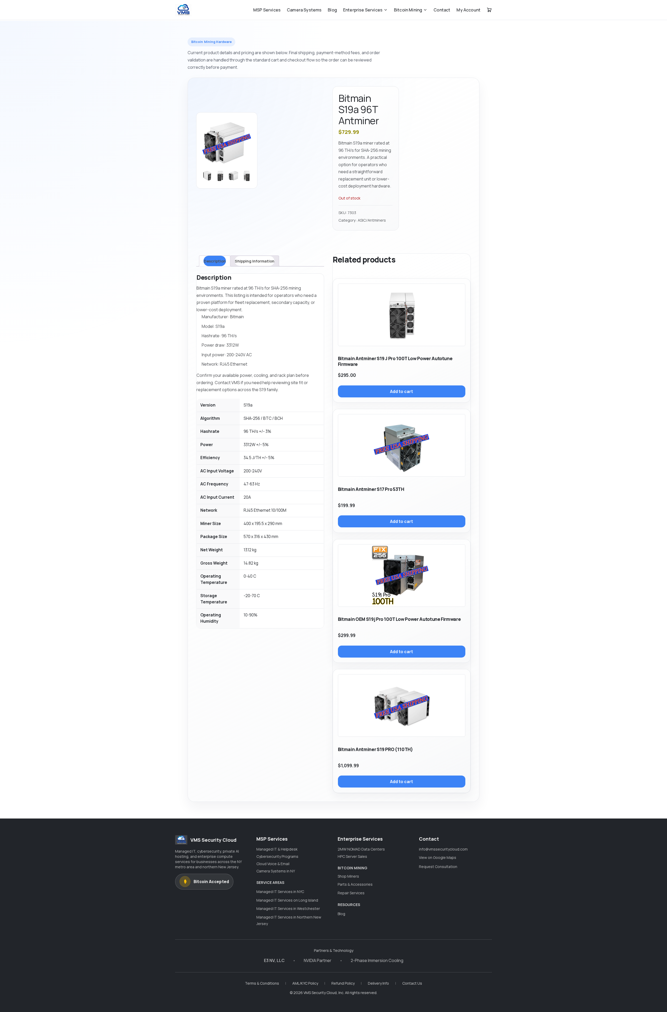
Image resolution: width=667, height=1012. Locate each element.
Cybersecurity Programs (277, 856)
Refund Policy (343, 983)
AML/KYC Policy (305, 983)
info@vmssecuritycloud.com (443, 849)
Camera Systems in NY (275, 871)
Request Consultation (438, 866)
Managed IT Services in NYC (280, 891)
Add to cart (401, 391)
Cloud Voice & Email (272, 863)
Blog (332, 10)
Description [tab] (215, 261)
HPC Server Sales (352, 856)
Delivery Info (378, 983)
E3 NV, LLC (274, 960)
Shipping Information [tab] (254, 261)
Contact (442, 10)
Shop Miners (348, 876)
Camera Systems (304, 10)
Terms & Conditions (262, 983)
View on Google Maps (437, 857)
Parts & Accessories (355, 884)
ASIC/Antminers (372, 220)
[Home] (183, 10)
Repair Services (351, 892)
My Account (468, 10)
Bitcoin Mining (408, 10)
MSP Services (267, 10)
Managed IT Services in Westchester (288, 908)
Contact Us (412, 983)
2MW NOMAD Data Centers (361, 849)
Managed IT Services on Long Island (287, 900)
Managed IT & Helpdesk (277, 849)
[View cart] (489, 10)
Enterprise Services (362, 10)
